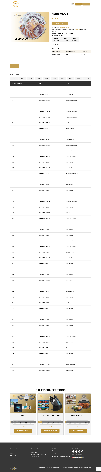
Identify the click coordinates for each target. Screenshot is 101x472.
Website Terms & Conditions (39, 454)
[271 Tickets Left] (50, 403)
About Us (13, 455)
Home (44, 4)
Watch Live (60, 23)
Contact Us (13, 450)
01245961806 (57, 451)
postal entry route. (65, 27)
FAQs (11, 453)
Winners (68, 4)
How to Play (60, 4)
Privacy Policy (35, 456)
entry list (77, 29)
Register (86, 4)
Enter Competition (23, 431)
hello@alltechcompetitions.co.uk (62, 456)
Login (78, 4)
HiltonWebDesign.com (85, 467)
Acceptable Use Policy (37, 459)
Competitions (50, 4)
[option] (29, 27)
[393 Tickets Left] (23, 403)
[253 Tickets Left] (78, 403)
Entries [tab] (14, 66)
